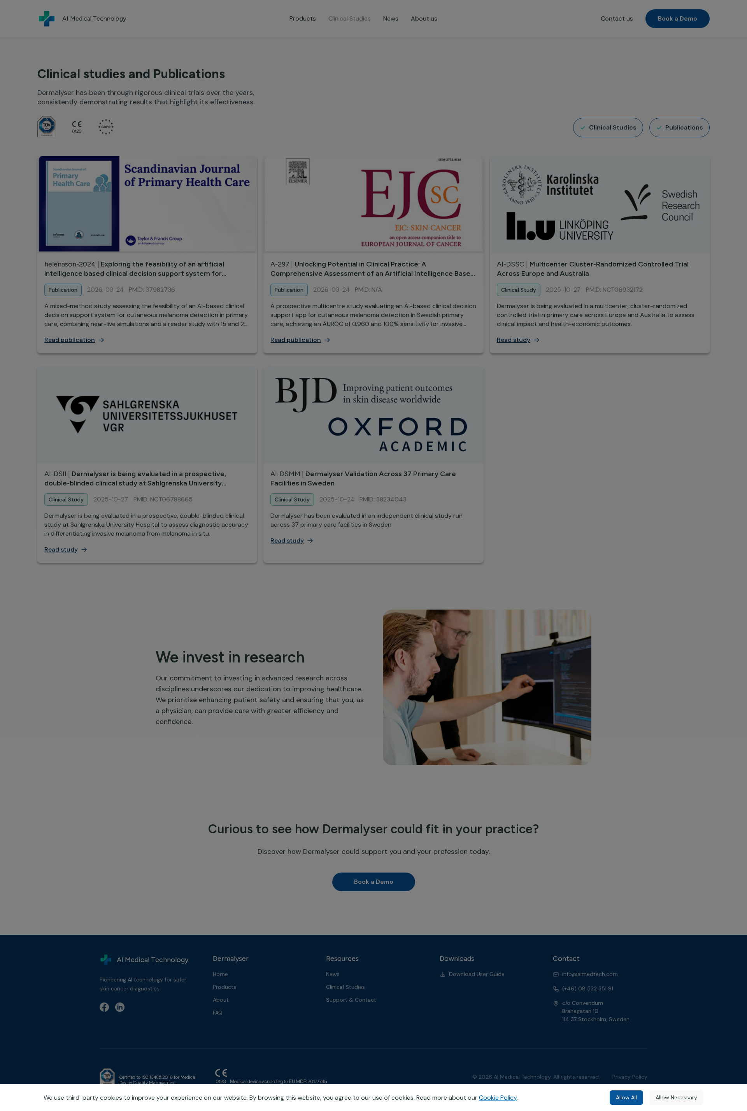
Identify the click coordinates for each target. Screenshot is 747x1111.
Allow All (626, 1097)
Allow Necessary (676, 1097)
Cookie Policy (498, 1097)
